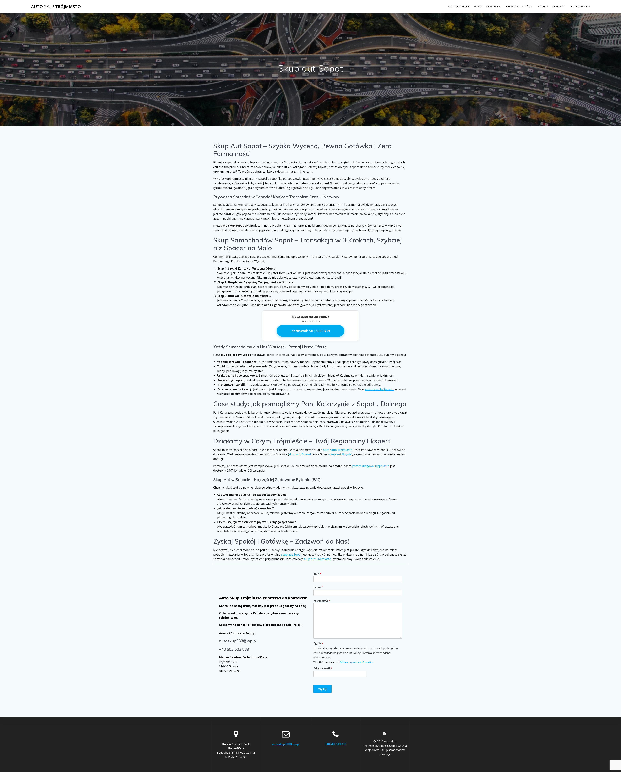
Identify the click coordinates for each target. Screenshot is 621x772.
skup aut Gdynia (340, 454)
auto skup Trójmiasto (337, 450)
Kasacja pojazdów (518, 6)
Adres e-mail (322, 668)
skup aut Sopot (291, 554)
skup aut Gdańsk (300, 454)
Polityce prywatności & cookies (356, 662)
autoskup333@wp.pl (238, 640)
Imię (317, 574)
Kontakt (559, 6)
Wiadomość (321, 600)
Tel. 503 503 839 (579, 6)
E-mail (318, 587)
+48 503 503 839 (234, 649)
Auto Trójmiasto (56, 7)
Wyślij (322, 689)
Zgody (318, 643)
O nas (478, 6)
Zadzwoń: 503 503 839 (310, 330)
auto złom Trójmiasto (379, 389)
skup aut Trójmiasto (317, 559)
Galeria (543, 6)
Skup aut (492, 6)
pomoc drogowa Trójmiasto (370, 466)
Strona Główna (459, 6)
